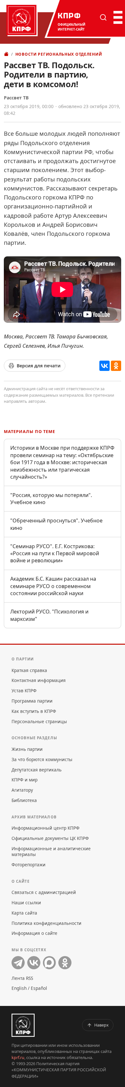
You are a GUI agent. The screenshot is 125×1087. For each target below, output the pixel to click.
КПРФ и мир (25, 780)
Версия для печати (39, 366)
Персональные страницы (39, 721)
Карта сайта (24, 913)
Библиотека (24, 800)
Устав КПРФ (24, 690)
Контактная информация (39, 680)
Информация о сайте (34, 933)
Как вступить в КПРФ (34, 711)
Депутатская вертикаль (37, 770)
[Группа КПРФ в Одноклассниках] (64, 962)
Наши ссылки (26, 902)
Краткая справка (29, 670)
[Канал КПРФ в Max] (49, 962)
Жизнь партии (27, 749)
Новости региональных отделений (58, 54)
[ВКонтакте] (104, 366)
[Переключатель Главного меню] (117, 17)
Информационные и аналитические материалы (51, 851)
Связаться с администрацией (44, 892)
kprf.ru (18, 1057)
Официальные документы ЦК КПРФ (50, 838)
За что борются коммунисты (42, 759)
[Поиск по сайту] (103, 17)
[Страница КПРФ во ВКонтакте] (33, 962)
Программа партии (32, 701)
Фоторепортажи (29, 864)
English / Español (29, 988)
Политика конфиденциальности (46, 923)
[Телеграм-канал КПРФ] (18, 962)
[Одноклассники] (116, 366)
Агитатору (22, 790)
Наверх (101, 1025)
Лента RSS (22, 978)
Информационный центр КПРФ (45, 828)
